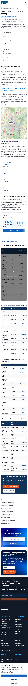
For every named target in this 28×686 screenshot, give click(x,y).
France (17, 8)
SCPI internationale (5, 645)
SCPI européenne (5, 643)
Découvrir (23, 311)
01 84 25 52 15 (10, 491)
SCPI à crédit (4, 657)
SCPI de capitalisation (6, 661)
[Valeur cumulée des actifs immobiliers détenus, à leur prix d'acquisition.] (11, 57)
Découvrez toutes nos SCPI (8, 241)
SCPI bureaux (18, 619)
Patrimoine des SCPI (9, 8)
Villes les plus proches (7, 514)
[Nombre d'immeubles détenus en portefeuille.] (12, 32)
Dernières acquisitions (7, 511)
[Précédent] (2, 237)
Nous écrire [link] (15, 543)
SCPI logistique (18, 624)
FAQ (16, 659)
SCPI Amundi (4, 648)
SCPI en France (4, 640)
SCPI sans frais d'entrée (6, 659)
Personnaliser (14, 683)
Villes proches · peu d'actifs (8, 520)
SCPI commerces (19, 621)
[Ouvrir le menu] (25, 3)
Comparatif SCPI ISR (5, 627)
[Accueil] (1, 8)
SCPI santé (17, 631)
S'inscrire (14, 599)
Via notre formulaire (11, 486)
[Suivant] (7, 237)
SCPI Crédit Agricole (5, 650)
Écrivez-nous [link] (9, 567)
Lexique (17, 661)
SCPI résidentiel (18, 626)
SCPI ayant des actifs (7, 508)
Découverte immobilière (7, 502)
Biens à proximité (5, 517)
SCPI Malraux (18, 643)
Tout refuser (14, 679)
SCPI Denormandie (19, 648)
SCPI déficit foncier (19, 645)
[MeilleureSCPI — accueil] (4, 3)
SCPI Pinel (17, 640)
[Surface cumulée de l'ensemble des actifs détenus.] (10, 40)
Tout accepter (14, 676)
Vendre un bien (18, 657)
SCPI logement (18, 629)
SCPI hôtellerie (18, 633)
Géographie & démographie (8, 505)
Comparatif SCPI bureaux (6, 630)
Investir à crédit (5, 523)
